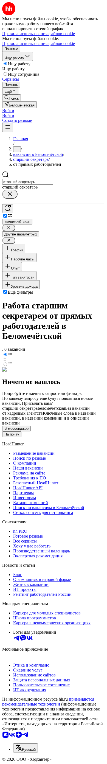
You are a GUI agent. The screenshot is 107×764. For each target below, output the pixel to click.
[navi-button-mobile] (7, 127)
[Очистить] (10, 194)
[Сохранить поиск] (7, 208)
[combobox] (27, 182)
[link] (11, 97)
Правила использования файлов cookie (38, 43)
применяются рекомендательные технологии (48, 701)
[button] (8, 110)
